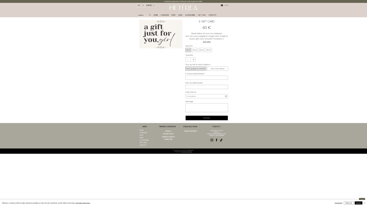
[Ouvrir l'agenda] (226, 96)
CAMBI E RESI (168, 139)
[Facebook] (216, 140)
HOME (141, 130)
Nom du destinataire (194, 83)
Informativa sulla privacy (83, 203)
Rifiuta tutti (348, 203)
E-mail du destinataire (195, 73)
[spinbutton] (190, 59)
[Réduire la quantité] (187, 59)
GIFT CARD (143, 143)
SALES (141, 138)
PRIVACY (168, 131)
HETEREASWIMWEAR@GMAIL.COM (216, 134)
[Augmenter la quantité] (193, 59)
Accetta (358, 203)
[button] (150, 5)
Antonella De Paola (186, 152)
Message (189, 101)
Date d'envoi (191, 92)
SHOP (141, 135)
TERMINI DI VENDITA (168, 137)
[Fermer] (365, 202)
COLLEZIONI (143, 133)
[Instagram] (212, 140)
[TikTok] (221, 140)
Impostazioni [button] (338, 203)
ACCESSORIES (144, 140)
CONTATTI (143, 145)
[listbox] (150, 5)
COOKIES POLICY (168, 134)
